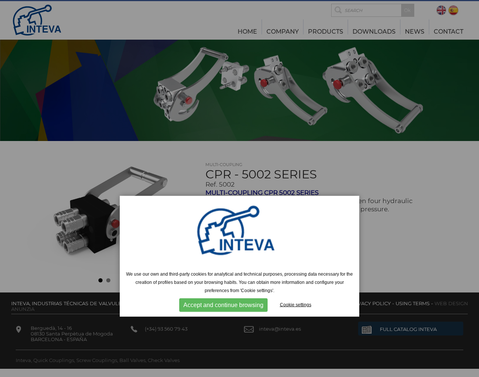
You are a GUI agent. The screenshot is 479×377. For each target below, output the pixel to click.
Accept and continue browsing (223, 305)
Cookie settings (295, 304)
